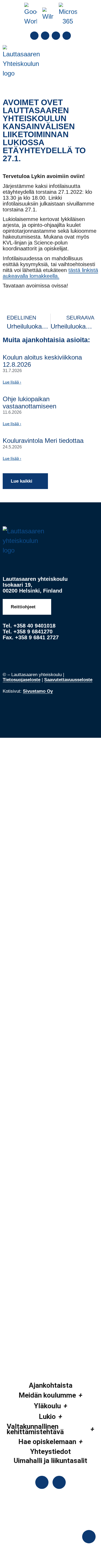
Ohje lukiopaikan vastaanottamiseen (29, 402)
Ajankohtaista (50, 1385)
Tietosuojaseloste (21, 679)
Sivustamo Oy (38, 691)
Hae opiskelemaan (47, 1442)
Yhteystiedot (50, 1452)
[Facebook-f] (41, 1482)
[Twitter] (45, 35)
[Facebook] (34, 35)
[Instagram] (56, 35)
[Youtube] (66, 35)
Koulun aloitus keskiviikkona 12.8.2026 (42, 361)
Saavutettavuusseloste (68, 679)
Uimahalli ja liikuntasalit (50, 1461)
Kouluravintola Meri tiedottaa (43, 440)
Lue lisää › (12, 382)
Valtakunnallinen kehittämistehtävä (35, 1429)
